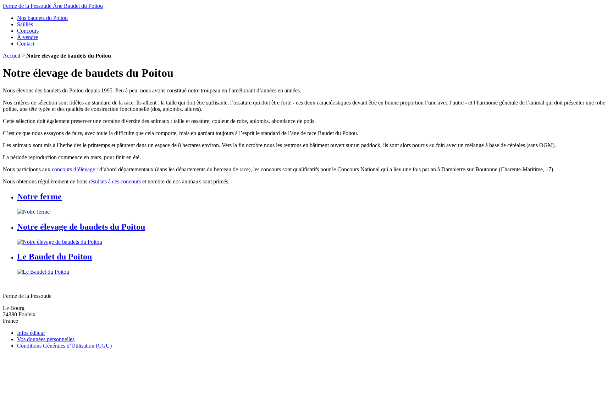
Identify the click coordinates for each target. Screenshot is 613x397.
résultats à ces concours (115, 181)
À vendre (27, 37)
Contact (25, 44)
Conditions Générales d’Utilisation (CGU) (64, 346)
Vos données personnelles (45, 339)
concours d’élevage (73, 169)
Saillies (25, 24)
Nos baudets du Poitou (42, 18)
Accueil (11, 56)
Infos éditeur (31, 333)
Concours (28, 31)
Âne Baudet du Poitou (53, 6)
